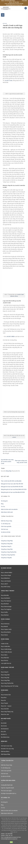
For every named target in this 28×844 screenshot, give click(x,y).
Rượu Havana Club (6, 694)
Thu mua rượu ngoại (6, 790)
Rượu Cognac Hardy (6, 629)
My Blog (5, 23)
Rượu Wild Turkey (5, 586)
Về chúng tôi (4, 501)
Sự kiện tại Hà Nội (5, 532)
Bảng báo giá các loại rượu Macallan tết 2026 (13, 492)
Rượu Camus (4, 635)
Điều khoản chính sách (7, 512)
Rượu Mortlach (5, 603)
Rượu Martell (4, 626)
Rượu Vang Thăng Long (7, 711)
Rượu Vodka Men (5, 646)
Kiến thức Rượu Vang (6, 521)
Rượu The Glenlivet (6, 601)
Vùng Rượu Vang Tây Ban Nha (8, 552)
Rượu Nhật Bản (5, 657)
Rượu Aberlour (5, 615)
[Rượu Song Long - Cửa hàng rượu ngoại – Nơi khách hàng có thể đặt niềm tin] (7, 8)
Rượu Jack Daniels (6, 581)
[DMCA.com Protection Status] (14, 842)
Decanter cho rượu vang (7, 748)
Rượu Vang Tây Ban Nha (7, 683)
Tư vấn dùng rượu (5, 523)
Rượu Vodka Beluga (6, 649)
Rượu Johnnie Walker (6, 572)
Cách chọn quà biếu (6, 526)
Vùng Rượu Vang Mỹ (6, 557)
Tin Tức (3, 506)
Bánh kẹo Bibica (5, 751)
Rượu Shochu (4, 660)
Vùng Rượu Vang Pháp (7, 540)
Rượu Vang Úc (4, 672)
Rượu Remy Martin (6, 632)
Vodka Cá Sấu (4, 643)
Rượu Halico (4, 655)
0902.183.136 (18, 0)
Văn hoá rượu (4, 529)
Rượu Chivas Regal (6, 575)
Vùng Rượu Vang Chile (7, 549)
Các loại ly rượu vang (6, 746)
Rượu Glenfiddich (5, 598)
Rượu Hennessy (5, 623)
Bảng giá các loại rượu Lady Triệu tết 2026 (12, 483)
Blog (2, 503)
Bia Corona (4, 726)
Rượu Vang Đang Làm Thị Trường (9, 686)
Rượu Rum (3, 697)
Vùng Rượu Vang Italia (7, 543)
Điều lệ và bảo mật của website (9, 509)
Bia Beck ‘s (4, 734)
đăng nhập (8, 471)
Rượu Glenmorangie (6, 606)
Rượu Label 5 (4, 584)
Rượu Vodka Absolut (6, 652)
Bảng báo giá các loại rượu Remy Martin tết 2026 (14, 489)
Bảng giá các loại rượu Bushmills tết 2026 (12, 486)
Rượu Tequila (4, 703)
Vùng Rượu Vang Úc (6, 546)
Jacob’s (14, 437)
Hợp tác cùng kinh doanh (7, 788)
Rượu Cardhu (4, 612)
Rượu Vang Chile (5, 674)
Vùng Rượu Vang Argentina (8, 555)
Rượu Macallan (5, 595)
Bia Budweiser (5, 728)
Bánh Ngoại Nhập (5, 754)
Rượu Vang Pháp (5, 680)
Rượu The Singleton (6, 609)
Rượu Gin (3, 700)
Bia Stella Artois (5, 737)
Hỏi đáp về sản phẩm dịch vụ (8, 793)
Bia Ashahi (3, 723)
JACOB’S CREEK (10, 336)
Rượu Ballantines (5, 578)
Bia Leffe (3, 731)
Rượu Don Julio (5, 714)
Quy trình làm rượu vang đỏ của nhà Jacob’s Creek (7, 461)
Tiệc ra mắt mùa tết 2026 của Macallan (11, 481)
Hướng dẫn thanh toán (7, 785)
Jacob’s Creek (8, 80)
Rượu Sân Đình (5, 708)
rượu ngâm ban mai (6, 663)
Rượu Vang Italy (5, 677)
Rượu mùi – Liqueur (6, 706)
